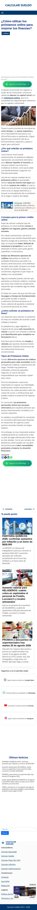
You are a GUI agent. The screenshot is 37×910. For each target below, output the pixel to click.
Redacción (5, 885)
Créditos (6, 33)
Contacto (5, 877)
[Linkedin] (8, 457)
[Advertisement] (18, 56)
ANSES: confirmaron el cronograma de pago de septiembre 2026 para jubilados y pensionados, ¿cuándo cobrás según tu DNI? (18, 789)
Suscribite (5, 881)
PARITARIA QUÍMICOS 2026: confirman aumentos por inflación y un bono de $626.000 (17, 540)
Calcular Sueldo (7, 856)
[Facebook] (2, 457)
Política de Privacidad (10, 894)
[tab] (2, 12)
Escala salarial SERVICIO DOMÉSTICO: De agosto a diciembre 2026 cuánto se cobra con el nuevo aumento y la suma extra (18, 782)
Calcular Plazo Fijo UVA (10, 860)
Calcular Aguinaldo (9, 852)
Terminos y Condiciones (11, 898)
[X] (5, 457)
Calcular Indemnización (11, 869)
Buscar (4, 833)
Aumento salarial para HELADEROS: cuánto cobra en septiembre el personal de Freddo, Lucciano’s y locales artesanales (15, 594)
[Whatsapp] (11, 457)
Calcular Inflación (8, 864)
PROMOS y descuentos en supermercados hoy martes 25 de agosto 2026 (17, 642)
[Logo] (18, 5)
